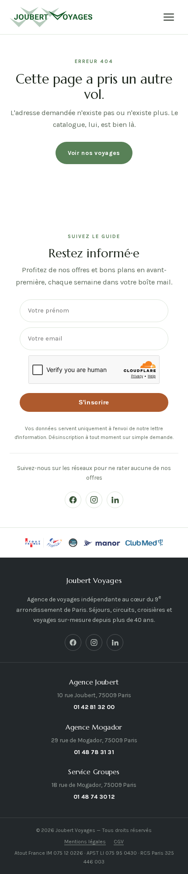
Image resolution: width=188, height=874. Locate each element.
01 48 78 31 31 (94, 751)
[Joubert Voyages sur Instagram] (94, 499)
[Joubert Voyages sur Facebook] (73, 499)
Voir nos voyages (94, 152)
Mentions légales (85, 842)
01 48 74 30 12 (94, 796)
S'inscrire (94, 402)
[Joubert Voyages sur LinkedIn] (115, 499)
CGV (119, 842)
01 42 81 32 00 (94, 706)
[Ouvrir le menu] (168, 17)
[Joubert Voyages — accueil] (51, 17)
